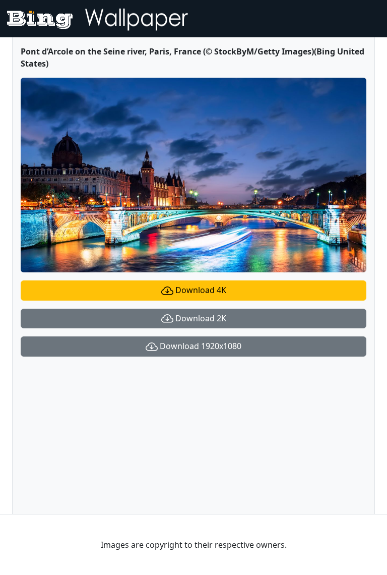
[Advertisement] (193, 435)
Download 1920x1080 (199, 346)
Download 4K (199, 290)
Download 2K (199, 318)
